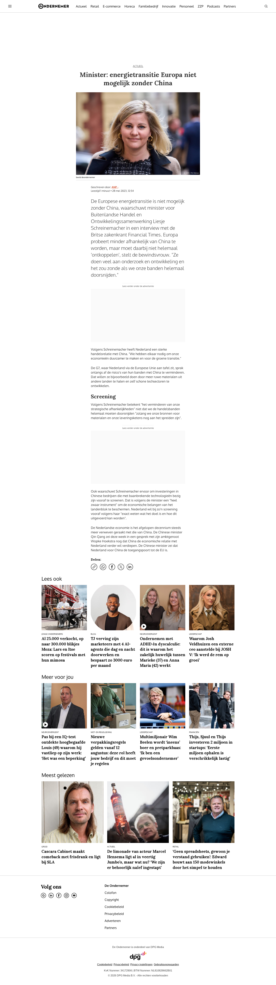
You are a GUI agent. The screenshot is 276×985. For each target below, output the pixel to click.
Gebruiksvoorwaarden (166, 964)
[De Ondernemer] (53, 6)
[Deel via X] (121, 567)
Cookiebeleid (104, 964)
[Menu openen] (10, 6)
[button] (141, 964)
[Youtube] (74, 895)
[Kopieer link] (94, 567)
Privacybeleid (121, 964)
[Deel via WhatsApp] (103, 567)
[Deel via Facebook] (112, 567)
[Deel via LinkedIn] (130, 567)
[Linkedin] (51, 895)
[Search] (266, 6)
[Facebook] (58, 895)
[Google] (43, 895)
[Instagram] (66, 895)
